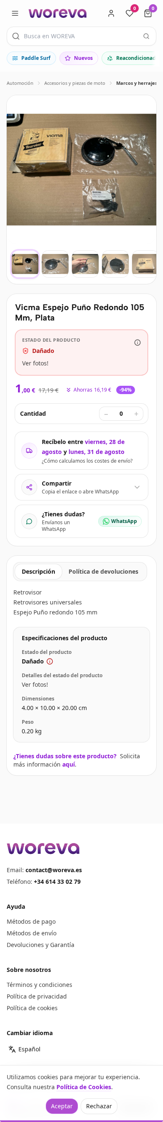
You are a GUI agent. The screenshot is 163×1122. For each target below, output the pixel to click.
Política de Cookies (83, 1087)
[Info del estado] (137, 342)
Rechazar (99, 1106)
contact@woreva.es (53, 870)
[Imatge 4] (115, 264)
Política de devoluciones (103, 571)
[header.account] (111, 13)
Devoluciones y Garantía (40, 945)
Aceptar (62, 1106)
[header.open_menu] (15, 13)
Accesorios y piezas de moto (74, 83)
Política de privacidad (37, 996)
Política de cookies (32, 1008)
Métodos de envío (31, 933)
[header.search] (146, 36)
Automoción (20, 83)
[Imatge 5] (145, 264)
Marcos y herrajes (136, 83)
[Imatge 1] (25, 264)
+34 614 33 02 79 (57, 881)
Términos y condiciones (39, 985)
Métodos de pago (31, 921)
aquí (68, 764)
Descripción (38, 571)
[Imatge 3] (85, 264)
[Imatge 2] (55, 264)
